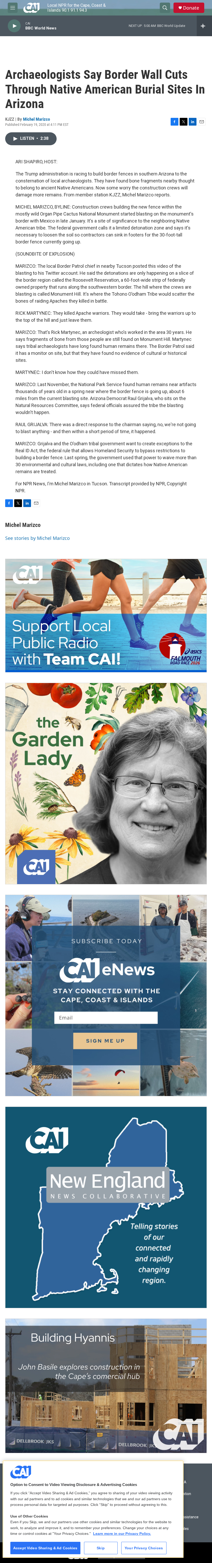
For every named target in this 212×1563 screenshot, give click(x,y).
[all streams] (204, 26)
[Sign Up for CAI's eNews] (106, 995)
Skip (101, 1548)
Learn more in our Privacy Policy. (122, 1533)
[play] (14, 26)
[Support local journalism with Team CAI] (106, 615)
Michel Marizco (36, 119)
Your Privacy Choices (144, 1548)
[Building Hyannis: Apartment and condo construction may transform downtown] (106, 1386)
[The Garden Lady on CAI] (106, 783)
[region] (93, 1509)
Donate (191, 8)
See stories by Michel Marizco (37, 538)
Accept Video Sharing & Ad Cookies (45, 1548)
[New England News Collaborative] (106, 1207)
